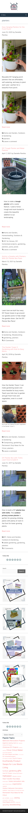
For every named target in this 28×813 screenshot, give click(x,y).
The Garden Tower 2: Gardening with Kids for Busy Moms (13, 349)
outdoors (5, 790)
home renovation (15, 781)
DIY (5, 537)
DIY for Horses (9, 241)
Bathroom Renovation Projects (14, 741)
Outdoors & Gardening (10, 540)
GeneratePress (21, 810)
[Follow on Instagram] (18, 560)
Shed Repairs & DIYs (9, 802)
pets (3, 798)
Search (4, 568)
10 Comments (9, 340)
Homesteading (7, 235)
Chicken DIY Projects (7, 745)
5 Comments (8, 548)
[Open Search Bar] (26, 15)
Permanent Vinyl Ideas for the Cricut (13, 794)
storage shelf (18, 802)
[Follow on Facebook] (7, 560)
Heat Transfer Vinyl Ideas (11, 779)
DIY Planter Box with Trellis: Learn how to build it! (12, 459)
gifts (19, 771)
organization (17, 784)
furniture (5, 771)
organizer (5, 786)
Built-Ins (15, 743)
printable (7, 798)
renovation (12, 798)
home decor (5, 781)
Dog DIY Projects (17, 758)
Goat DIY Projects (7, 773)
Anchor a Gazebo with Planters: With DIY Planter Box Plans (14, 257)
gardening (21, 244)
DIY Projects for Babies (7, 758)
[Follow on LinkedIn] (15, 560)
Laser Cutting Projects (7, 784)
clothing (4, 750)
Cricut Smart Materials (7, 752)
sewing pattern (5, 800)
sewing (17, 798)
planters (7, 139)
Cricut (9, 750)
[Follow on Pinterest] (12, 560)
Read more (6, 127)
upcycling (6, 805)
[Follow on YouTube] (20, 560)
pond (11, 247)
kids (23, 781)
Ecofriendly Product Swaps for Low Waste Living (12, 764)
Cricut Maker (17, 750)
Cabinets (20, 743)
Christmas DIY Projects (10, 747)
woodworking (15, 805)
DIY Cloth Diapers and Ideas (10, 754)
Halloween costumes (16, 776)
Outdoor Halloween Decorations (13, 788)
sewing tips (11, 800)
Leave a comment (10, 141)
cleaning (20, 747)
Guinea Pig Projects (17, 773)
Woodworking (17, 335)
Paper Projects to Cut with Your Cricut (16, 790)
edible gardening (10, 543)
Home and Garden (10, 133)
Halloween (7, 776)
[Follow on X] (10, 560)
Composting (8, 443)
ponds (16, 247)
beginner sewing (8, 743)
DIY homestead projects (9, 756)
